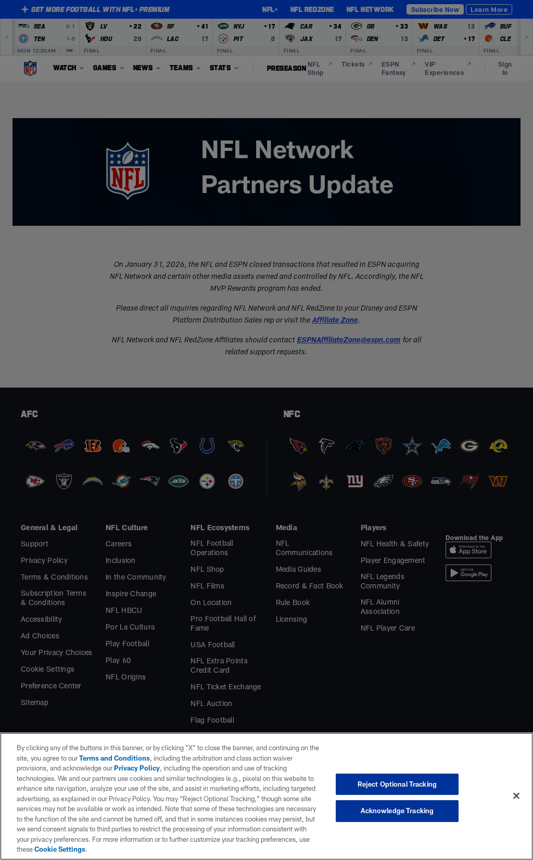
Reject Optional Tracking (397, 784)
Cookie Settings (59, 849)
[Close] (516, 795)
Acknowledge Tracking (397, 810)
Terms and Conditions (114, 758)
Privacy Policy (137, 768)
